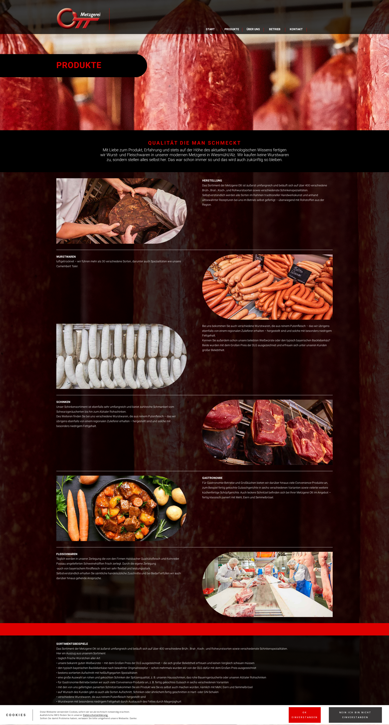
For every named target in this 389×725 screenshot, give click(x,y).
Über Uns (253, 29)
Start (210, 29)
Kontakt (296, 29)
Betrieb (274, 29)
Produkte (231, 29)
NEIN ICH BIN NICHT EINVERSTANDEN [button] (355, 715)
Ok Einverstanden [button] (305, 715)
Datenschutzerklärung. (95, 715)
